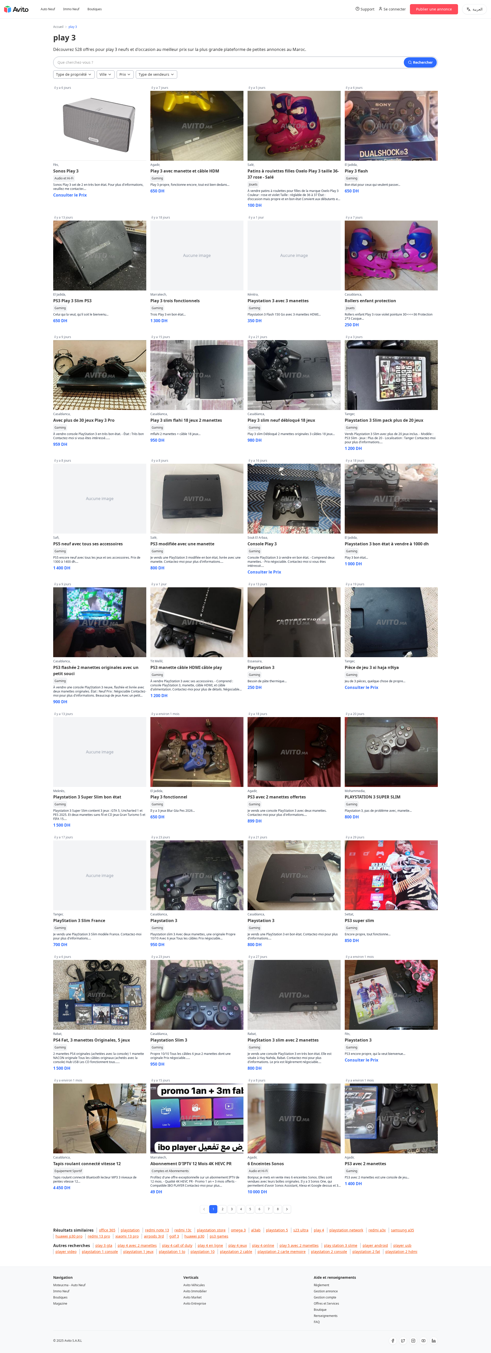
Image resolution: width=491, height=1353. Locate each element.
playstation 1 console (100, 1251)
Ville (103, 74)
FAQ (317, 1322)
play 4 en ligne (210, 1245)
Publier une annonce (434, 9)
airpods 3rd (154, 1236)
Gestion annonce (326, 1291)
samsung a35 (402, 1230)
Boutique (320, 1309)
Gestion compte (325, 1297)
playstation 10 (203, 1251)
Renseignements (326, 1316)
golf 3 (174, 1236)
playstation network (346, 1230)
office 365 (107, 1230)
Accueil (58, 27)
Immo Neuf (71, 9)
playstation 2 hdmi (401, 1251)
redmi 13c (183, 1230)
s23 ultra (300, 1230)
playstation (130, 1230)
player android (375, 1245)
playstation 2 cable (236, 1251)
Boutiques (94, 9)
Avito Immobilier (195, 1291)
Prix (122, 74)
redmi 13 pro (99, 1236)
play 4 (319, 1230)
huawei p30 (194, 1236)
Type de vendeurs (154, 74)
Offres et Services (326, 1303)
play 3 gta (103, 1245)
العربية (478, 9)
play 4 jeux (237, 1245)
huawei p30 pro (68, 1236)
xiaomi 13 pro (127, 1236)
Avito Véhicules (194, 1285)
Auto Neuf (48, 9)
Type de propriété (71, 74)
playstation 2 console (329, 1251)
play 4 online (263, 1245)
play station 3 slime (340, 1245)
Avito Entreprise (194, 1303)
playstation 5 (277, 1230)
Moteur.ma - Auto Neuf (69, 1285)
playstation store (211, 1230)
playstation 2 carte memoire (282, 1251)
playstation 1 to (172, 1251)
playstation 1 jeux (138, 1251)
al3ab (256, 1230)
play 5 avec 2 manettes (299, 1245)
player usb (402, 1245)
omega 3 (238, 1230)
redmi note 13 (157, 1230)
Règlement (321, 1285)
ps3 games (219, 1236)
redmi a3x (377, 1230)
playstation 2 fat (366, 1251)
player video (65, 1251)
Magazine (60, 1303)
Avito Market (192, 1297)
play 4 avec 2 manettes (137, 1245)
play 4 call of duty (177, 1245)
